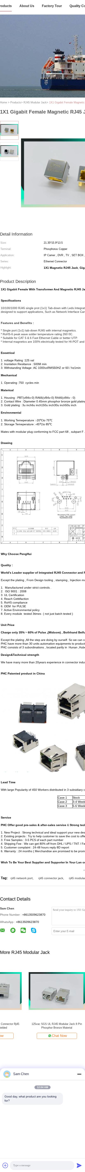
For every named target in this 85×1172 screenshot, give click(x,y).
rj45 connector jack (50, 878)
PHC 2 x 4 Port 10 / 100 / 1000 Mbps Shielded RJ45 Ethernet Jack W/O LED (28, 1025)
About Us (26, 6)
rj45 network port (22, 878)
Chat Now (30, 1036)
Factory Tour (52, 6)
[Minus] (79, 1074)
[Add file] (5, 1165)
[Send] (79, 1165)
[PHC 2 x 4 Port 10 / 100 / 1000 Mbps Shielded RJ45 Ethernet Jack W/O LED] (28, 990)
